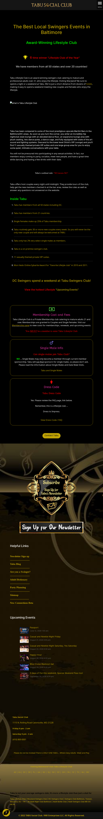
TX (78, 772)
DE (29, 772)
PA (68, 772)
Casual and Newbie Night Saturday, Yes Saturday (53, 645)
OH (63, 772)
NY (58, 772)
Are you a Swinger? (20, 571)
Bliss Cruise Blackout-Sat (42, 664)
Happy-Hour (36, 655)
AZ (15, 772)
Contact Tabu (51, 435)
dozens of (81, 84)
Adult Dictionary (19, 579)
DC (24, 772)
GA (39, 772)
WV (87, 772)
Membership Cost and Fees (51, 315)
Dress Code (51, 387)
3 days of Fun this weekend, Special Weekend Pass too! (56, 673)
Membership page (20, 325)
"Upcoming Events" (67, 289)
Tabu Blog (15, 564)
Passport (34, 627)
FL (34, 772)
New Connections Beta (21, 603)
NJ (49, 772)
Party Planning (18, 587)
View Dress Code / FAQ (51, 420)
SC (73, 772)
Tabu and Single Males (51, 370)
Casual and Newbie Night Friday (45, 636)
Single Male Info (51, 348)
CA (19, 772)
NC (44, 772)
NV (53, 772)
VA (83, 772)
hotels (89, 84)
